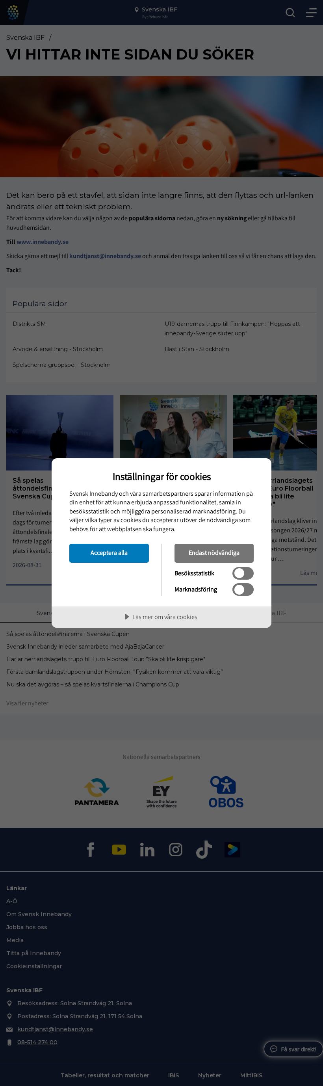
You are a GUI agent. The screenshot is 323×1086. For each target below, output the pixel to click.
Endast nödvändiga (214, 552)
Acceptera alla (109, 552)
